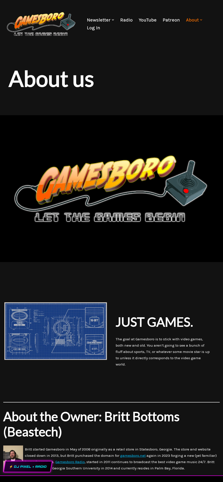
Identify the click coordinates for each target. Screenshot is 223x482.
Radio (126, 20)
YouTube (148, 20)
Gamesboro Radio (70, 462)
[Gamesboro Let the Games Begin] (41, 24)
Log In (93, 28)
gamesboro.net (133, 455)
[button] (113, 20)
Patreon (171, 20)
